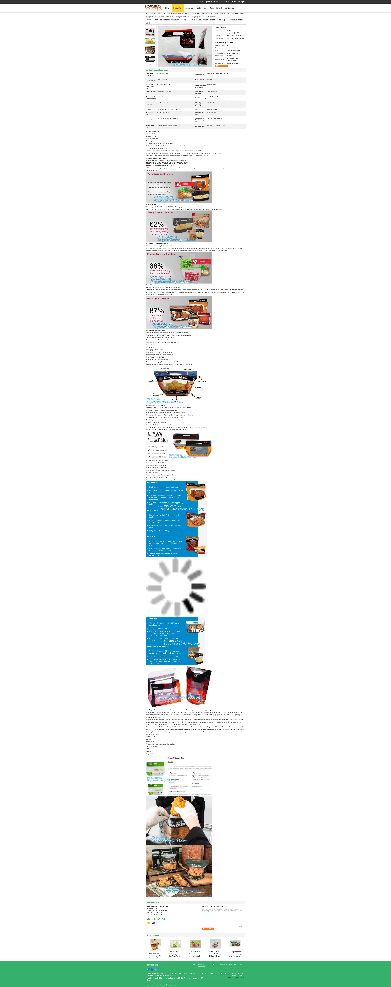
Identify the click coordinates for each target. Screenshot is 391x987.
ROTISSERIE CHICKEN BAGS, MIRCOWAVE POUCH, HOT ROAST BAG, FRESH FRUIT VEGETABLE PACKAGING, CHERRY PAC (196, 14)
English (243, 2)
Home (167, 8)
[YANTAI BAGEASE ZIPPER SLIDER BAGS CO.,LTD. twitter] (155, 969)
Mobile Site (151, 980)
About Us (189, 8)
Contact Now (222, 66)
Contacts (232, 965)
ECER (201, 978)
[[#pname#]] (185, 46)
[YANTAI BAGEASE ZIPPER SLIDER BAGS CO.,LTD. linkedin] (148, 969)
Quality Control (216, 8)
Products (177, 8)
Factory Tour (201, 8)
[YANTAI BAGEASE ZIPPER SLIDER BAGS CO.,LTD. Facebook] (152, 969)
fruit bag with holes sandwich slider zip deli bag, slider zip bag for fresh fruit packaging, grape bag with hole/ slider (215, 957)
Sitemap (241, 965)
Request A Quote (230, 2)
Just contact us (172, 985)
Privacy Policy (151, 974)
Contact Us (229, 8)
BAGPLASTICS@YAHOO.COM (235, 978)
